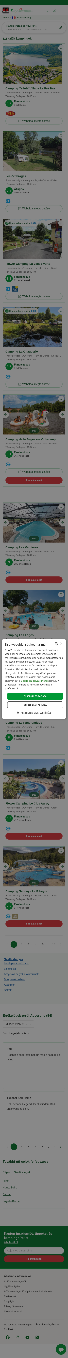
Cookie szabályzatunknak (35, 680)
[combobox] (56, 643)
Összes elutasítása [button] (35, 704)
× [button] (61, 643)
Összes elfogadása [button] (35, 696)
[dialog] (34, 679)
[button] (34, 713)
